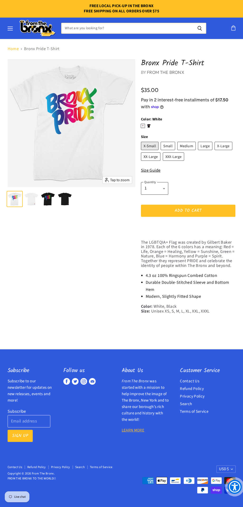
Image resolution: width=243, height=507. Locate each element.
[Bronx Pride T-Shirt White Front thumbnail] (14, 199)
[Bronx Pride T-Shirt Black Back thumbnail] (64, 199)
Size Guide (151, 170)
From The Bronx (165, 72)
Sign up (20, 435)
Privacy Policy (192, 396)
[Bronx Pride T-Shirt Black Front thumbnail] (48, 199)
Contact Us (189, 381)
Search (186, 404)
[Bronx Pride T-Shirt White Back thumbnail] (31, 199)
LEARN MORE (133, 430)
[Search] (200, 28)
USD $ (224, 469)
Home (13, 49)
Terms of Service (194, 411)
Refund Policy (192, 389)
